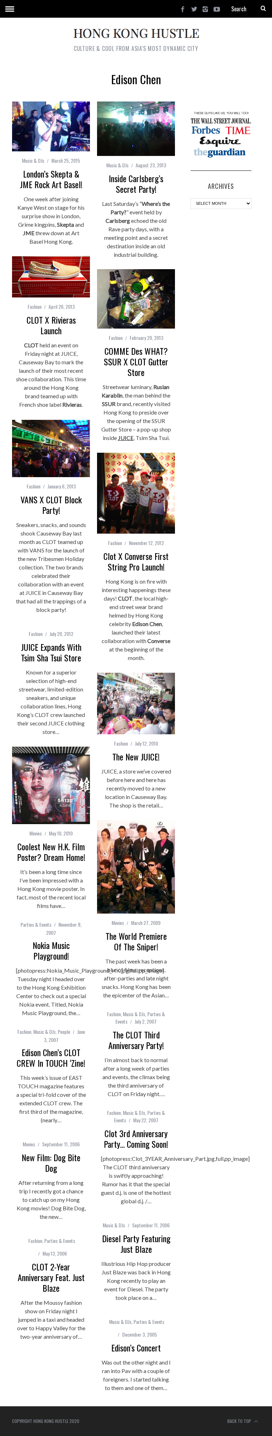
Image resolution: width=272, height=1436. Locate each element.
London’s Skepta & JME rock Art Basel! (51, 179)
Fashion (34, 306)
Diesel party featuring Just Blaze (136, 1243)
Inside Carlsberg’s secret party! (136, 183)
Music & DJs (33, 160)
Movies (35, 833)
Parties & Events (36, 924)
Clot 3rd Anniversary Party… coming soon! (136, 1138)
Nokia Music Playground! (51, 950)
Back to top (239, 1421)
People (64, 1031)
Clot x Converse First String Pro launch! (136, 561)
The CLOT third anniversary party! (136, 1040)
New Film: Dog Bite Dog (51, 1162)
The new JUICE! (136, 756)
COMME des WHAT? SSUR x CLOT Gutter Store (136, 361)
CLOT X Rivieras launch (51, 325)
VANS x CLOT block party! (51, 504)
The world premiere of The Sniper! (136, 941)
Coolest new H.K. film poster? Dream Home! (51, 851)
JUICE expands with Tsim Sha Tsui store (51, 652)
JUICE (126, 437)
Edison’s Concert (136, 1347)
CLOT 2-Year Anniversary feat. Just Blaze (51, 1277)
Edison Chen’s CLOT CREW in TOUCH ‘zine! (51, 1057)
